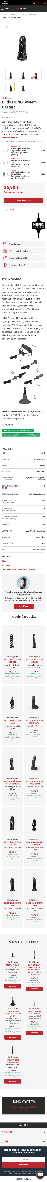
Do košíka (12, 986)
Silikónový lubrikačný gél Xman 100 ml (20, 173)
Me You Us (15, 158)
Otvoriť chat (23, 606)
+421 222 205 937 (13, 600)
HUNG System (7, 98)
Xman (13, 170)
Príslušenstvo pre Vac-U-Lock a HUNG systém (21, 435)
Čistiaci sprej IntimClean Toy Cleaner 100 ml (20, 150)
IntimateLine (16, 147)
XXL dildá (32, 15)
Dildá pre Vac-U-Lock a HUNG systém (18, 430)
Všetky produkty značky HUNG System (23, 1108)
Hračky (13, 15)
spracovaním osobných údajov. (28, 1173)
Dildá (22, 15)
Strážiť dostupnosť (23, 201)
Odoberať (23, 1164)
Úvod (4, 15)
